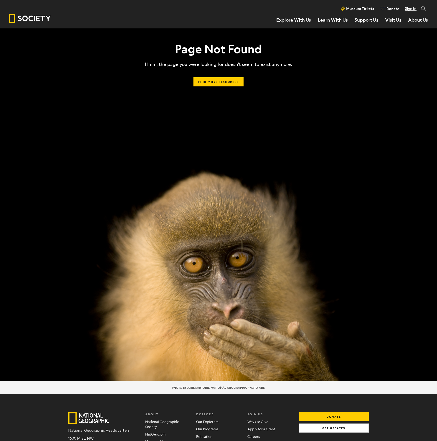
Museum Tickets (360, 8)
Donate (392, 8)
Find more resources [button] (218, 82)
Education (204, 436)
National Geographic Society (162, 424)
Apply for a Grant (261, 429)
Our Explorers (207, 421)
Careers (253, 436)
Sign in (411, 8)
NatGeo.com (155, 434)
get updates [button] (333, 428)
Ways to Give (257, 421)
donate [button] (334, 416)
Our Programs (207, 429)
